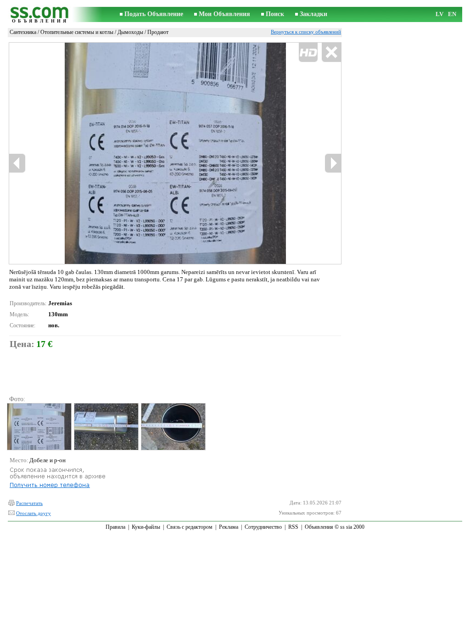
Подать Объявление (153, 14)
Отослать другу (33, 513)
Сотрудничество (263, 527)
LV (439, 14)
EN (452, 14)
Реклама (228, 527)
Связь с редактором (190, 527)
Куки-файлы (146, 527)
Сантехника (23, 32)
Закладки (313, 14)
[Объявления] (40, 14)
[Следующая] (333, 163)
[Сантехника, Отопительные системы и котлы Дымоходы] (39, 426)
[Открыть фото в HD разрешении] (175, 153)
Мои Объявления (224, 14)
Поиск (275, 14)
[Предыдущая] (17, 163)
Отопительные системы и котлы (76, 32)
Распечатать (29, 503)
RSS (293, 527)
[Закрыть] (331, 52)
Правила (115, 527)
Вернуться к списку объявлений (306, 31)
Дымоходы (130, 32)
